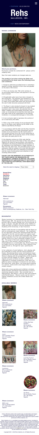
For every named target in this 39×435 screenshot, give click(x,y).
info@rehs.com (20, 428)
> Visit (12, 24)
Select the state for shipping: (11, 167)
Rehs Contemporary (22, 24)
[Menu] (36, 3)
